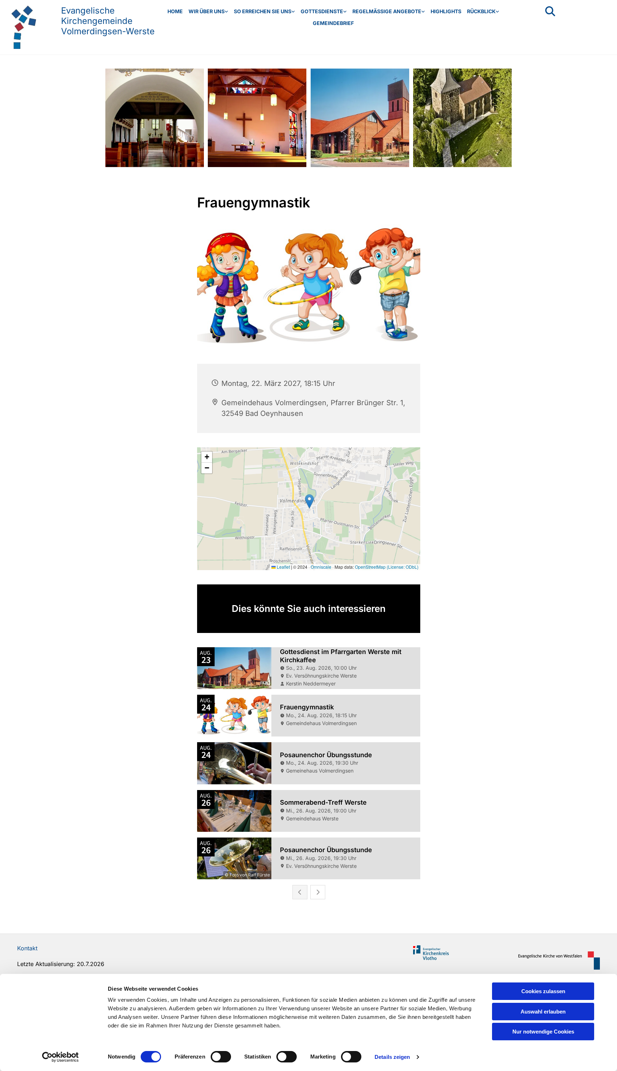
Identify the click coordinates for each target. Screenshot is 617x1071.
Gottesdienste (322, 11)
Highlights (446, 11)
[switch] (221, 1056)
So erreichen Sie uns (262, 11)
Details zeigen (392, 1057)
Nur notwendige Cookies (543, 1032)
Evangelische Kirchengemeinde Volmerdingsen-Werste (108, 20)
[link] (208, 11)
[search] (550, 11)
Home (175, 11)
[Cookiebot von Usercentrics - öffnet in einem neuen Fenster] (60, 1057)
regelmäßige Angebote (386, 11)
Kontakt (27, 948)
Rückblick (481, 11)
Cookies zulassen (543, 991)
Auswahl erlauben (543, 1012)
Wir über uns (207, 11)
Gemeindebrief (333, 23)
